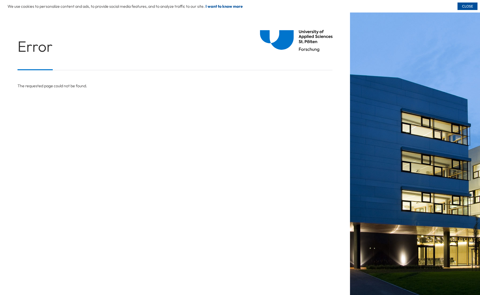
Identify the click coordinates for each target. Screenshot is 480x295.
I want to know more (224, 6)
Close (467, 6)
